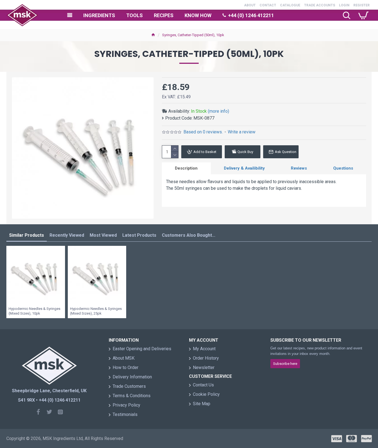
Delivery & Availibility (244, 168)
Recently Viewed (67, 235)
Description (186, 168)
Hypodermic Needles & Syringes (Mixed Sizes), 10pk (34, 311)
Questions (343, 168)
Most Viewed (103, 235)
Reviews (299, 168)
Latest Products (139, 235)
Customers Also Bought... (188, 235)
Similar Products (26, 235)
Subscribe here (285, 364)
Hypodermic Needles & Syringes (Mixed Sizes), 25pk (96, 311)
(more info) (218, 111)
